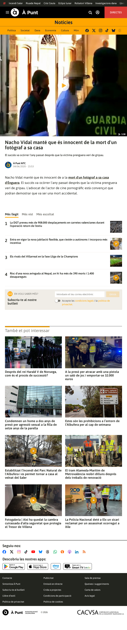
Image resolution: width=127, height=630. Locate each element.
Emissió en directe (53, 584)
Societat (25, 30)
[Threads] (120, 30)
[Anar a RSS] (84, 552)
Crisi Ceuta (49, 3)
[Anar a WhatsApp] (55, 552)
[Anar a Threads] (48, 552)
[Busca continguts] (90, 13)
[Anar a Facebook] (4, 552)
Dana (37, 30)
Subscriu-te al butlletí (13, 590)
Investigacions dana (106, 3)
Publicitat (48, 578)
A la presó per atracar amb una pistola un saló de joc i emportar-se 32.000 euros (92, 375)
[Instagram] (100, 30)
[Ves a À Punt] (24, 12)
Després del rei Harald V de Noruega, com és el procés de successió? (31, 373)
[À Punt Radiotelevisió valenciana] (20, 612)
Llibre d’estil (8, 595)
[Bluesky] (113, 30)
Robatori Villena (83, 3)
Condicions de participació (57, 595)
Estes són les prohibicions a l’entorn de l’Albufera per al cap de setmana (92, 422)
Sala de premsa (93, 578)
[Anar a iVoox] (63, 552)
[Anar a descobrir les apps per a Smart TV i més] (77, 566)
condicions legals (84, 300)
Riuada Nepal (33, 3)
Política (11, 30)
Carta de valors (92, 590)
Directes (116, 12)
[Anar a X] (12, 552)
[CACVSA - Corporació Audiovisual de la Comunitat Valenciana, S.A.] (101, 612)
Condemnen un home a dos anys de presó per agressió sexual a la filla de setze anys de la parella (31, 424)
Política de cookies (53, 601)
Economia (50, 30)
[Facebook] (87, 30)
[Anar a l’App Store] (37, 566)
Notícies (63, 22)
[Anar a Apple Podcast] (70, 552)
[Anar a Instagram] (19, 552)
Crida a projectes (52, 590)
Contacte (7, 578)
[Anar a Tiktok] (26, 552)
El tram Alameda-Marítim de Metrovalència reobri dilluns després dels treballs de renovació (90, 474)
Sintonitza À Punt (11, 584)
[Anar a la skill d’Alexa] (56, 566)
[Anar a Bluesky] (41, 552)
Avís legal (90, 595)
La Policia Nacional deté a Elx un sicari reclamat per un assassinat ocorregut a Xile (92, 523)
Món (76, 30)
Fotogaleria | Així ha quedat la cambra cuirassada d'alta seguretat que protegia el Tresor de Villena (33, 523)
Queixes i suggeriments (97, 584)
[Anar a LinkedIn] (77, 552)
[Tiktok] (107, 30)
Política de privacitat (13, 601)
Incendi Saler (16, 3)
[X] (94, 30)
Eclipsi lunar (64, 3)
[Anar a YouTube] (33, 552)
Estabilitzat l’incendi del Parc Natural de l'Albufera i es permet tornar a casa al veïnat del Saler (33, 474)
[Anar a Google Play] (13, 566)
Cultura (65, 30)
